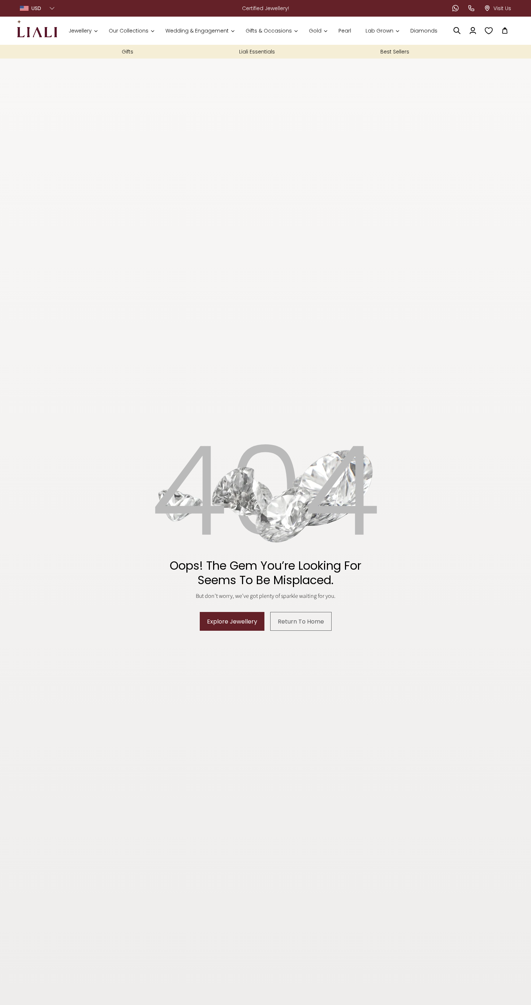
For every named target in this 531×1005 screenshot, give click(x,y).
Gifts (127, 51)
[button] (83, 30)
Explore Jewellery (232, 621)
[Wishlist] (489, 31)
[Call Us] (471, 8)
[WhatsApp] (455, 8)
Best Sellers (394, 51)
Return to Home (301, 621)
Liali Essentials (257, 51)
